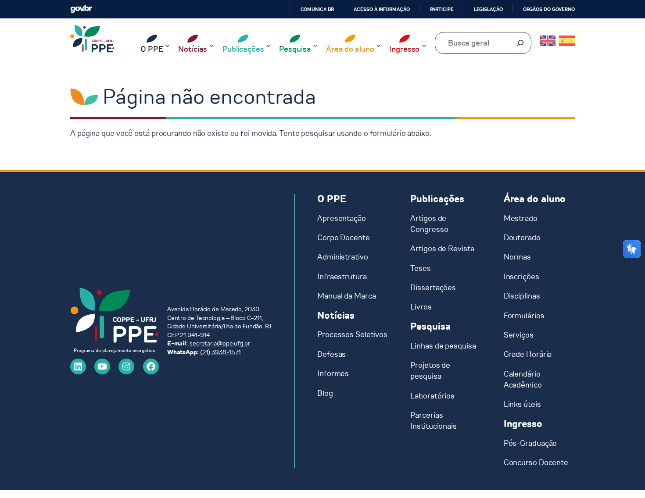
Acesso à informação (381, 9)
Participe (442, 9)
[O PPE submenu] (167, 45)
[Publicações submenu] (268, 45)
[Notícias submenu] (211, 45)
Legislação (488, 9)
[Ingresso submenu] (424, 45)
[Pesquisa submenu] (315, 45)
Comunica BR (317, 9)
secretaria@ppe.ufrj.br (220, 343)
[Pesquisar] (520, 43)
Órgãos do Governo (549, 9)
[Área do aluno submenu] (378, 45)
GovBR (81, 9)
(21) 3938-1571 (220, 352)
